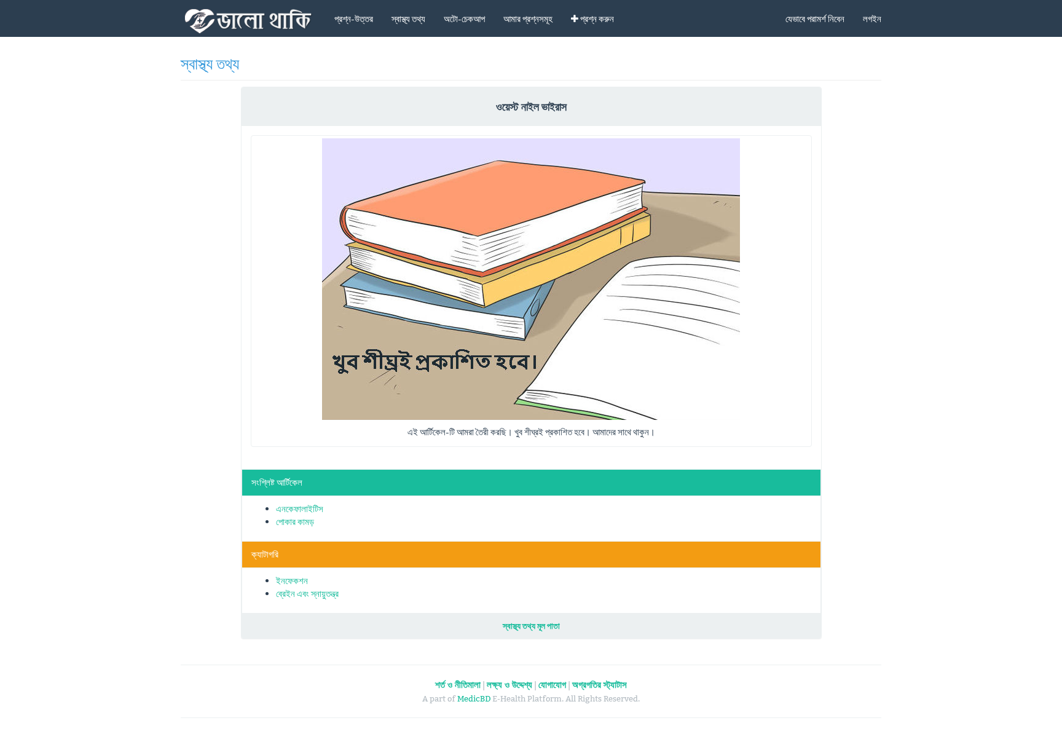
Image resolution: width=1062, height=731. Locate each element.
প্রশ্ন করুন (596, 19)
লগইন (872, 19)
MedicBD (473, 698)
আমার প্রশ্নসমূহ (528, 19)
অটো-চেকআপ (464, 19)
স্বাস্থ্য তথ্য (408, 19)
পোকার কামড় (295, 522)
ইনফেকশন (292, 581)
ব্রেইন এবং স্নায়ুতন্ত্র (307, 593)
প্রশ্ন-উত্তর (353, 19)
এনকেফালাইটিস (299, 509)
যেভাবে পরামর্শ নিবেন (814, 19)
